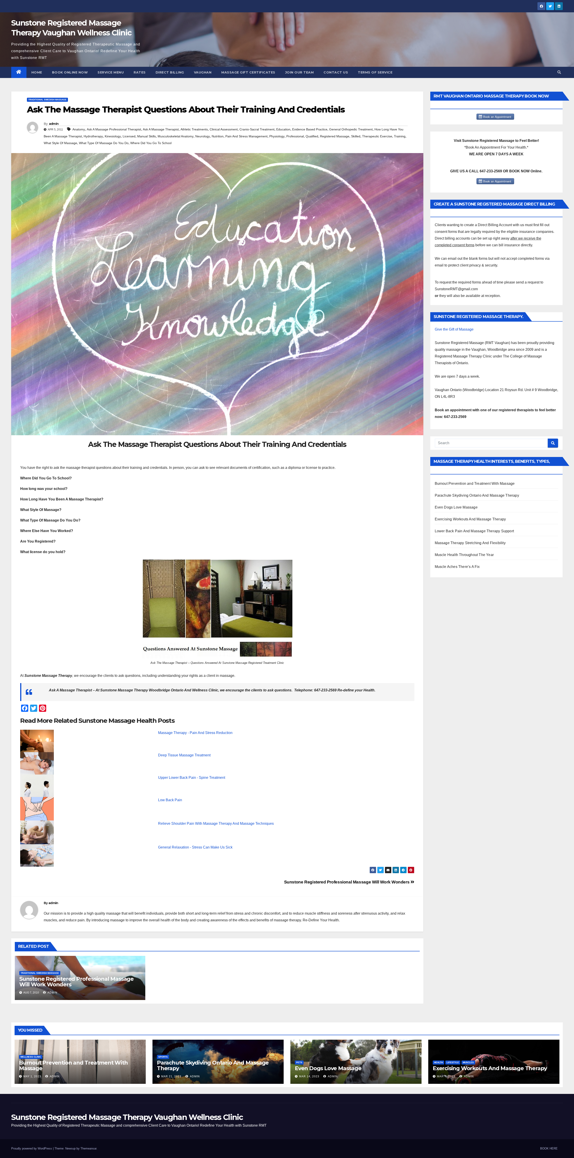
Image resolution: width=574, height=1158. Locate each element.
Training (399, 136)
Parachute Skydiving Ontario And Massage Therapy (477, 495)
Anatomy (78, 129)
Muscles (468, 1062)
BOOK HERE (549, 1148)
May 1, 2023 (32, 1076)
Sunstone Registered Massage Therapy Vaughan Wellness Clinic (127, 1117)
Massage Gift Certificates (248, 72)
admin (54, 124)
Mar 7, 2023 (446, 1076)
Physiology (277, 136)
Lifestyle (453, 1062)
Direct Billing (170, 72)
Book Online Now (70, 72)
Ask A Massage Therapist (161, 129)
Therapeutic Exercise (377, 136)
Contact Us (336, 72)
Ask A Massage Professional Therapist (114, 129)
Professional (295, 136)
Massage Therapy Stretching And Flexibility (470, 543)
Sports (163, 1057)
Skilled (355, 136)
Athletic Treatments (194, 129)
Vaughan (203, 72)
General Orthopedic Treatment (351, 129)
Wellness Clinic (30, 1057)
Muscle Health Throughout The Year (464, 555)
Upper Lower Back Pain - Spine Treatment (191, 777)
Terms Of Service (375, 72)
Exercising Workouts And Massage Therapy (470, 519)
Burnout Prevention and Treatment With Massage (475, 483)
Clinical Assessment (224, 129)
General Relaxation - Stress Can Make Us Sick (195, 847)
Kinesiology (113, 136)
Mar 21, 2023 (171, 1076)
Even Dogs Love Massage (456, 507)
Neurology (202, 136)
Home (36, 72)
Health (438, 1062)
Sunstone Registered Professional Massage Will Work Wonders (347, 882)
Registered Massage (334, 136)
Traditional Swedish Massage (47, 99)
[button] (559, 72)
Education (283, 129)
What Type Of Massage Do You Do (103, 143)
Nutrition (218, 136)
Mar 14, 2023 (309, 1076)
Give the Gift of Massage (454, 329)
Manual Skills (146, 136)
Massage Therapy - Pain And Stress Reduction (195, 733)
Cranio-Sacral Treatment (256, 129)
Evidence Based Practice (309, 129)
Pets (299, 1062)
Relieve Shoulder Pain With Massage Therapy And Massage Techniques (216, 823)
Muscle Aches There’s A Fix (457, 567)
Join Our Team (299, 72)
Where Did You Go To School (151, 143)
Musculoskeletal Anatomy (176, 136)
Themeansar (88, 1148)
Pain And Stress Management (246, 136)
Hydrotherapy (93, 136)
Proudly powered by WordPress (32, 1148)
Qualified (312, 136)
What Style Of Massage (60, 143)
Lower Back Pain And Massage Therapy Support (474, 531)
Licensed (129, 136)
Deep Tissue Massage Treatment (184, 755)
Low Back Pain (170, 800)
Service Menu (111, 72)
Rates (140, 72)
